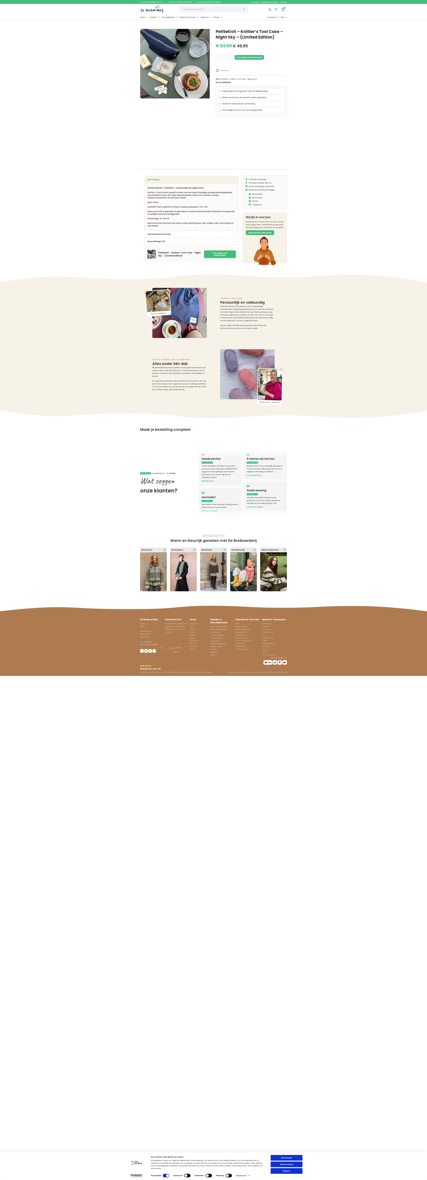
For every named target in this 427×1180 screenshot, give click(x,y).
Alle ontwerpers (268, 655)
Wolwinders (215, 641)
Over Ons (255, 2)
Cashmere (194, 646)
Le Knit (264, 652)
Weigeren (286, 1171)
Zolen (212, 655)
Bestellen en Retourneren (276, 672)
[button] (208, 32)
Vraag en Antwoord (256, 672)
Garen (142, 17)
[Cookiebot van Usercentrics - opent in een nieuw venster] (136, 1175)
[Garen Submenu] (147, 17)
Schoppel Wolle (268, 643)
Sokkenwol (194, 640)
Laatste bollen (241, 626)
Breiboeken (239, 643)
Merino (192, 629)
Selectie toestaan (286, 1164)
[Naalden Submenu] (159, 17)
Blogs (142, 626)
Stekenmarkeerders (218, 643)
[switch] (187, 1175)
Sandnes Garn (268, 632)
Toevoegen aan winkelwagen (220, 254)
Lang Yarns (266, 629)
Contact (283, 2)
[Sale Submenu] (286, 17)
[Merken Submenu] (221, 17)
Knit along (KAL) (241, 638)
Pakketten (204, 17)
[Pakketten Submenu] (211, 17)
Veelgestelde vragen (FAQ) (176, 623)
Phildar (265, 640)
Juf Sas (265, 649)
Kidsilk (192, 638)
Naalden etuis (216, 646)
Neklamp (214, 652)
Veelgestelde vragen (269, 2)
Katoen (193, 632)
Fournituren (215, 632)
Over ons (143, 623)
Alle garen (194, 623)
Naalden (153, 17)
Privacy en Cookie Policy (237, 672)
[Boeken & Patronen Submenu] (197, 17)
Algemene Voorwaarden (175, 626)
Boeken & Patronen (188, 17)
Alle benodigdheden (218, 629)
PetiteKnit (226, 82)
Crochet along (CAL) (243, 640)
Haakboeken (240, 646)
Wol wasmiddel (216, 635)
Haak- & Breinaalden (218, 626)
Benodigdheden (168, 17)
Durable (265, 626)
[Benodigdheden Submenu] (177, 17)
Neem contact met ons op (260, 232)
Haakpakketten (241, 635)
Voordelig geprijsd (242, 629)
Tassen (213, 649)
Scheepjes (266, 623)
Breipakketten (241, 632)
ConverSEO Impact (204, 672)
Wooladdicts (267, 638)
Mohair (192, 635)
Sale (282, 17)
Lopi (263, 635)
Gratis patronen (241, 649)
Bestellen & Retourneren (175, 629)
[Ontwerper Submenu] (278, 17)
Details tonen (241, 1176)
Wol (191, 626)
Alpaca (192, 643)
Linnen (192, 649)
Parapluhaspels (216, 638)
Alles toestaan (286, 1158)
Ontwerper (271, 17)
